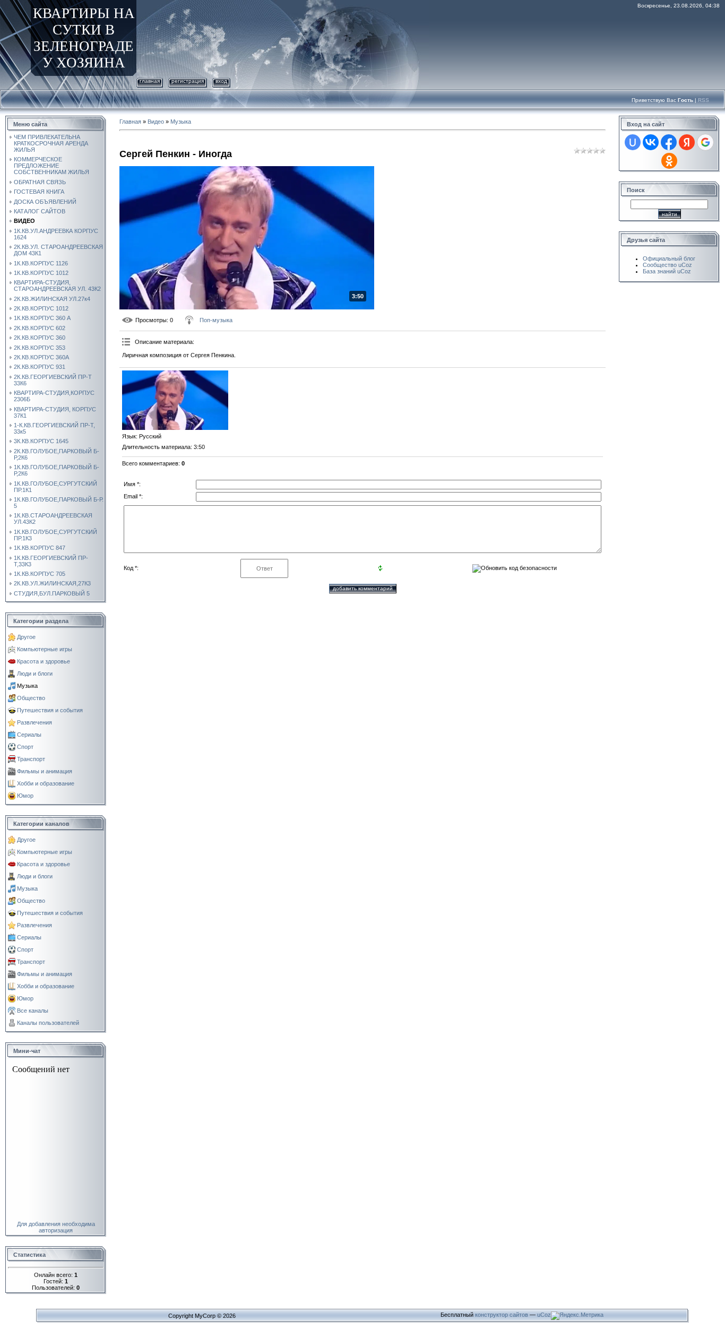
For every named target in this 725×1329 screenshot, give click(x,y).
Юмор (25, 795)
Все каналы (32, 1010)
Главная (150, 81)
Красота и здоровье (43, 661)
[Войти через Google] (705, 142)
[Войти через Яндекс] (687, 142)
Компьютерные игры (44, 649)
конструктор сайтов (501, 1314)
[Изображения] (175, 400)
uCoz (544, 1314)
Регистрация (187, 81)
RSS (703, 100)
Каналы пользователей (48, 1023)
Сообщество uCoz (667, 265)
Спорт (25, 747)
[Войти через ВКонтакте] (651, 142)
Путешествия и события (50, 710)
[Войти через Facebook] (669, 142)
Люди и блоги (35, 673)
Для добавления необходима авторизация (56, 1227)
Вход (221, 81)
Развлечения (34, 722)
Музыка (27, 686)
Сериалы (29, 734)
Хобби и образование (45, 783)
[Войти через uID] (633, 142)
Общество (31, 698)
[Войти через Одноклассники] (669, 161)
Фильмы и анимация (44, 771)
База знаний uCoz (667, 271)
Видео (156, 121)
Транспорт (31, 759)
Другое (26, 637)
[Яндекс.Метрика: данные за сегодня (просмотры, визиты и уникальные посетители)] (577, 1315)
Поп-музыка (216, 320)
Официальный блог (669, 258)
